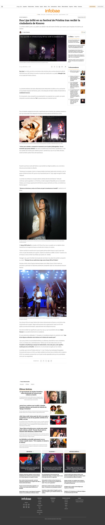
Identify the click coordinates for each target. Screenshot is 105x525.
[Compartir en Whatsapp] (52, 67)
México (45, 6)
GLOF (67, 14)
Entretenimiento (23, 17)
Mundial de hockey (49, 14)
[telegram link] (26, 507)
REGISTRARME (92, 6)
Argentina (25, 6)
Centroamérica (54, 6)
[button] (2, 6)
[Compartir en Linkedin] (59, 67)
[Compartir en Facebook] (54, 67)
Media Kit (66, 508)
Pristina (27, 384)
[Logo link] (52, 10)
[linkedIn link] (29, 507)
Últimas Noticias (65, 6)
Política (75, 6)
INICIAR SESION (100, 6)
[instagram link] (29, 505)
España (41, 6)
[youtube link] (24, 507)
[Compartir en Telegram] (62, 67)
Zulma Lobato (43, 14)
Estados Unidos (31, 6)
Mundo (59, 6)
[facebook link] (24, 505)
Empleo (53, 501)
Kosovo (32, 384)
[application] (43, 48)
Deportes (71, 6)
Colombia (37, 6)
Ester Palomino (27, 32)
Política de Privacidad (79, 501)
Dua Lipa (21, 384)
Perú (49, 6)
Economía (80, 6)
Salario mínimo (55, 14)
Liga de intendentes (62, 14)
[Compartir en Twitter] (57, 67)
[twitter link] (26, 505)
